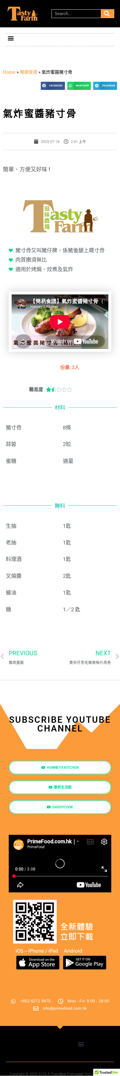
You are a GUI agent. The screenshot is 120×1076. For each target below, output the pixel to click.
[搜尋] (107, 14)
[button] (10, 38)
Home (9, 72)
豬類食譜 (28, 72)
